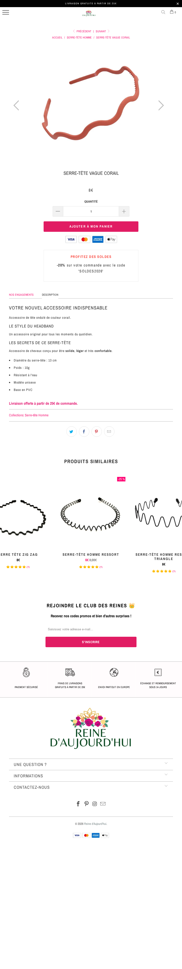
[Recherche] (164, 12)
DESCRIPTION (50, 295)
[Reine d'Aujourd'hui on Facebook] (78, 804)
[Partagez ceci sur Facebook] (84, 431)
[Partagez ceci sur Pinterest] (96, 431)
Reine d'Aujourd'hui (95, 824)
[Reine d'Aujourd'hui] (89, 15)
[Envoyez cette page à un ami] (109, 431)
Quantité (91, 202)
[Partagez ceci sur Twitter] (71, 431)
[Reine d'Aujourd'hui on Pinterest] (86, 804)
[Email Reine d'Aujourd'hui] (103, 804)
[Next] (159, 105)
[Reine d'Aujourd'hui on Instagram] (95, 804)
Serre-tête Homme (37, 415)
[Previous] (17, 105)
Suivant (101, 31)
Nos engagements (21, 295)
